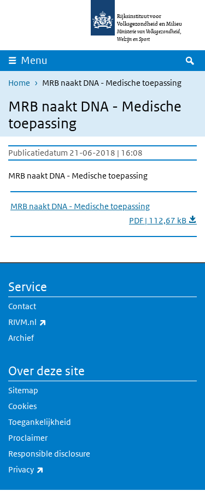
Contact (22, 306)
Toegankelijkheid (39, 422)
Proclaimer (28, 438)
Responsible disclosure (49, 453)
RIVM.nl (51, 321)
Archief (21, 338)
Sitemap (23, 390)
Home (19, 83)
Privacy (50, 469)
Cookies (22, 406)
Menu (34, 60)
